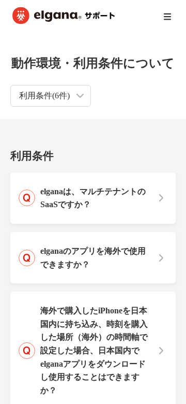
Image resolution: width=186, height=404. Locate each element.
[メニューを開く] (167, 16)
